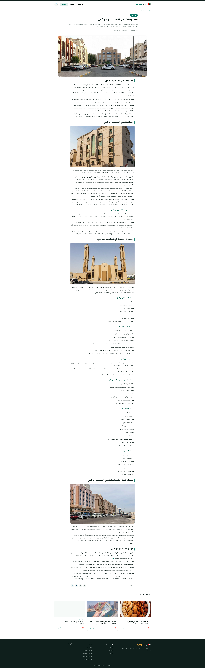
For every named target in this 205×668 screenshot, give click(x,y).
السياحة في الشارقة (87, 656)
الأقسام (72, 4)
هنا (113, 558)
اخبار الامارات (89, 647)
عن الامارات (142, 11)
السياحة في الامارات (87, 653)
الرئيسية (80, 4)
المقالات (64, 4)
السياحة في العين (88, 659)
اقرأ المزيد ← (124, 628)
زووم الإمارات (83, 93)
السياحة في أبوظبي (88, 650)
